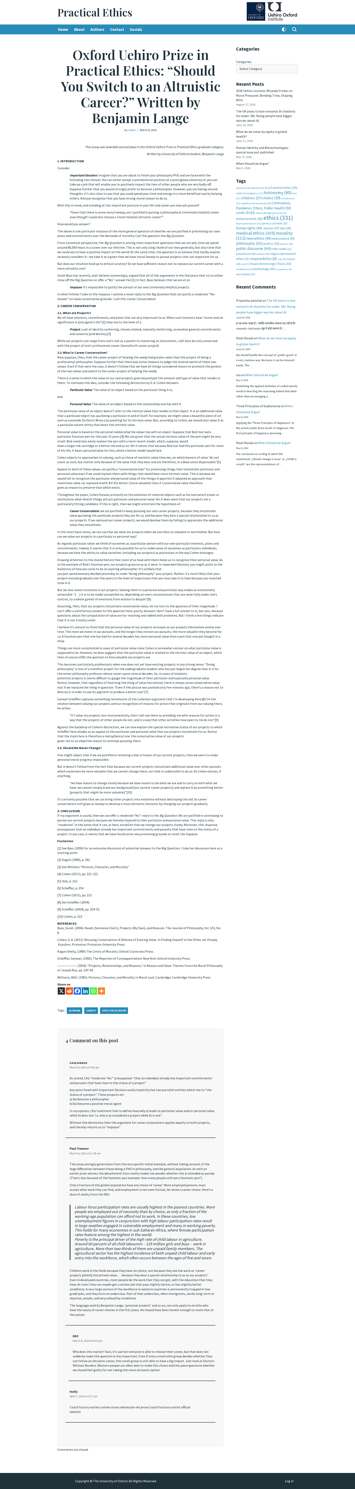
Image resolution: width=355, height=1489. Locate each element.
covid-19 (245, 212)
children (251, 198)
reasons (262, 253)
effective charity (276, 213)
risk (282, 259)
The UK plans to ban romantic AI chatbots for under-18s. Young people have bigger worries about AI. (265, 116)
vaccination (245, 274)
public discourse (253, 248)
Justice (271, 228)
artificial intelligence (249, 193)
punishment (246, 254)
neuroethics (258, 238)
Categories (243, 62)
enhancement (249, 218)
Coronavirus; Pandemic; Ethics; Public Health (263, 205)
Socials (136, 29)
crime (261, 213)
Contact (117, 29)
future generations (248, 223)
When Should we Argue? (252, 163)
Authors (97, 29)
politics (271, 244)
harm (281, 223)
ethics (278, 217)
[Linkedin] (85, 991)
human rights (249, 228)
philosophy (249, 243)
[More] (101, 991)
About (79, 29)
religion (277, 254)
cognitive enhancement (256, 203)
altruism (74, 1010)
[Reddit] (69, 991)
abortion (243, 187)
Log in (289, 1481)
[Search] (294, 29)
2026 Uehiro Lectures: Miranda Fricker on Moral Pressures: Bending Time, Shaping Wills (264, 95)
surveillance (244, 269)
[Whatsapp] (93, 991)
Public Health (281, 249)
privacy (286, 243)
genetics (268, 223)
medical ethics (255, 233)
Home (63, 29)
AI (268, 188)
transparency (284, 269)
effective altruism (114, 1010)
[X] (61, 991)
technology (264, 269)
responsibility (263, 258)
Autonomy (278, 192)
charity (91, 1010)
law (285, 228)
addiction (257, 188)
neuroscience (283, 238)
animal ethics (285, 188)
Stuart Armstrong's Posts (270, 264)
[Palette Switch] (284, 29)
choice (271, 197)
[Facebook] (77, 991)
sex (245, 264)
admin (132, 130)
